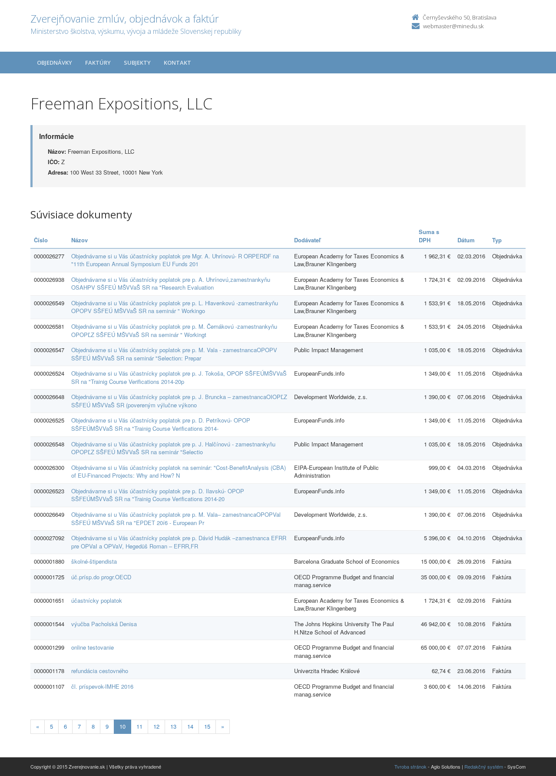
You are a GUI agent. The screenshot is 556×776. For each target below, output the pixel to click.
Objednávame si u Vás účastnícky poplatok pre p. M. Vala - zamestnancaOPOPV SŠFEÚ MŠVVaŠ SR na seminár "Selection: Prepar (174, 354)
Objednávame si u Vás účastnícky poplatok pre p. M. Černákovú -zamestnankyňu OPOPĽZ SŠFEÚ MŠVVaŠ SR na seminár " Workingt (174, 330)
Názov (79, 240)
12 (156, 726)
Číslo (41, 240)
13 (173, 726)
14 (190, 726)
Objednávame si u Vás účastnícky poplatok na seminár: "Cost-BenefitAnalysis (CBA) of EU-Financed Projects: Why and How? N (178, 471)
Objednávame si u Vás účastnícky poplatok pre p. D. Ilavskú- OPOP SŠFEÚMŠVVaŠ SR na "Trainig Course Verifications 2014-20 (157, 495)
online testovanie (92, 647)
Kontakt (177, 62)
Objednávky (54, 62)
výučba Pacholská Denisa (104, 624)
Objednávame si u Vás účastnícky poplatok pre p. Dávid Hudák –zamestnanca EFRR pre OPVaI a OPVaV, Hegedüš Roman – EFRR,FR (178, 542)
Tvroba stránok (410, 766)
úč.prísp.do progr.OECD (101, 577)
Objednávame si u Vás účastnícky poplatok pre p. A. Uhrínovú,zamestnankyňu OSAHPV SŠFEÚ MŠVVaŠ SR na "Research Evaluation (170, 283)
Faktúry (98, 62)
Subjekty (137, 62)
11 (139, 726)
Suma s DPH (429, 236)
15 (207, 726)
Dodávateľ (307, 240)
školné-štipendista (94, 561)
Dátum (466, 240)
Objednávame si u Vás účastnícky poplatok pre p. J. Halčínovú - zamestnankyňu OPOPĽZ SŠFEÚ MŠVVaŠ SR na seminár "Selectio (173, 448)
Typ (497, 240)
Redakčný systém (483, 766)
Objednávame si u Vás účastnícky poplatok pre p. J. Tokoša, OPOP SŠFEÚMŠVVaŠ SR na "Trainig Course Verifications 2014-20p (179, 377)
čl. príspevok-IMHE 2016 (102, 686)
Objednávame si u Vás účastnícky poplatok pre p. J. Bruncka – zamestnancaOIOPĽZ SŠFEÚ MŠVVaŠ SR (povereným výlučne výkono (179, 401)
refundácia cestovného (99, 671)
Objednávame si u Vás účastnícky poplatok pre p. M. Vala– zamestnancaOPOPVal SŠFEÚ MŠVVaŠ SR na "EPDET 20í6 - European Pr (176, 518)
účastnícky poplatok (96, 600)
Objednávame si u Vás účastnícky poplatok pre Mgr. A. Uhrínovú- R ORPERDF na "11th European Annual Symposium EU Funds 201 (175, 260)
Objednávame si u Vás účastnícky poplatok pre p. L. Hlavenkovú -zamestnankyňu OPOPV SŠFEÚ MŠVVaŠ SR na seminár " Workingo (174, 307)
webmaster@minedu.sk (453, 26)
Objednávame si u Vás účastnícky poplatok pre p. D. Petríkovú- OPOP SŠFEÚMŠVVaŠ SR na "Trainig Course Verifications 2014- (160, 424)
